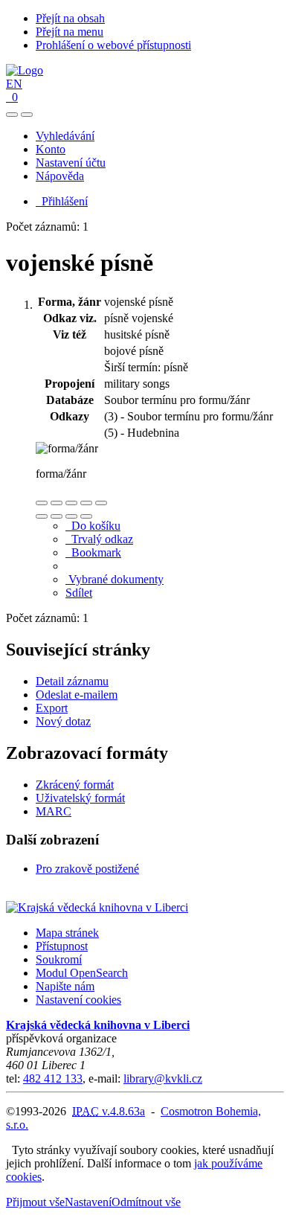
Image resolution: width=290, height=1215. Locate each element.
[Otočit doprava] (56, 516)
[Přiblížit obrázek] (42, 503)
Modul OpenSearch (82, 972)
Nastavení (88, 1202)
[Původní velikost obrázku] (71, 503)
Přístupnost (62, 946)
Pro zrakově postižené (87, 868)
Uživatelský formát (80, 798)
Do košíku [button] (92, 525)
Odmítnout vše (146, 1202)
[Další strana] (86, 516)
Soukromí (59, 959)
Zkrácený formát (75, 784)
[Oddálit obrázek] (56, 503)
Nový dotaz (63, 721)
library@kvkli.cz (162, 1078)
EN (14, 83)
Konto (50, 149)
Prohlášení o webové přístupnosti (113, 45)
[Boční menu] (12, 114)
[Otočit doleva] (42, 516)
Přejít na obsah (70, 18)
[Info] (101, 503)
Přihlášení (62, 201)
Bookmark (93, 552)
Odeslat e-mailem (76, 694)
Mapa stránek (67, 932)
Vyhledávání (65, 135)
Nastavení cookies (78, 999)
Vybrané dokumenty (114, 579)
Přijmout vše (35, 1202)
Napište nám (65, 986)
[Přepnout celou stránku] (86, 503)
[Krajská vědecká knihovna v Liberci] (97, 907)
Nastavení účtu (71, 162)
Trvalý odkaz (99, 539)
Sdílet (78, 592)
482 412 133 (53, 1078)
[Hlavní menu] (27, 114)
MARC (53, 811)
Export (52, 708)
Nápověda (60, 176)
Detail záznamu (72, 681)
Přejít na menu (69, 31)
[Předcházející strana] (71, 516)
